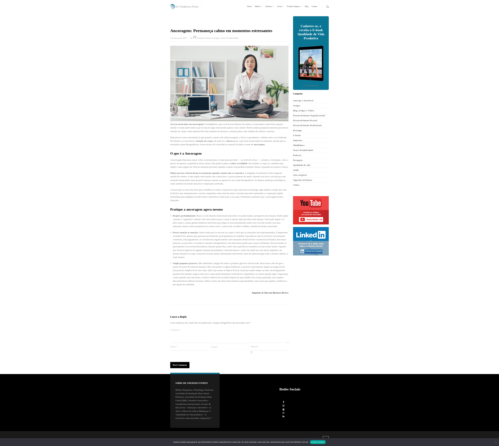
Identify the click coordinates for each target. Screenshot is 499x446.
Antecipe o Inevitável (303, 100)
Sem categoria (300, 175)
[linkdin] (283, 416)
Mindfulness (299, 145)
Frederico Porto (204, 38)
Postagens (298, 160)
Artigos (216, 38)
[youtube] (283, 409)
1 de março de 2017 (178, 38)
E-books (297, 135)
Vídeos (296, 185)
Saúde (296, 170)
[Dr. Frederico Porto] (184, 6)
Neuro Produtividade (230, 38)
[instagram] (283, 405)
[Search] (327, 6)
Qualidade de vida (301, 165)
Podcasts (297, 155)
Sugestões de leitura (302, 180)
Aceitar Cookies (317, 442)
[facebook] (283, 402)
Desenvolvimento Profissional (307, 125)
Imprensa (297, 140)
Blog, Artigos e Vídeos (303, 110)
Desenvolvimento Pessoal (305, 120)
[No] (495, 442)
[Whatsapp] (283, 413)
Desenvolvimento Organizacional (309, 115)
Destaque (297, 130)
